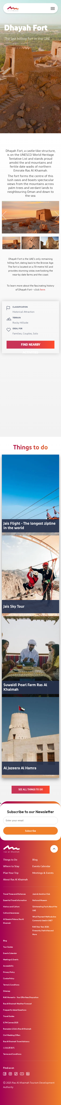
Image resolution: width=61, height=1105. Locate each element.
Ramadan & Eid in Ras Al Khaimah (17, 1029)
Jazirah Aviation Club (41, 894)
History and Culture (11, 906)
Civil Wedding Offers (11, 1035)
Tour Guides (8, 947)
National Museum (39, 900)
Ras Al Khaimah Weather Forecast (17, 1003)
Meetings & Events (42, 873)
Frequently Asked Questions (14, 1010)
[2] (30, 243)
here (42, 289)
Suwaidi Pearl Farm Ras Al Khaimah (25, 687)
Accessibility (8, 966)
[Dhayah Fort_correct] (11, 243)
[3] (50, 243)
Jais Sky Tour (13, 606)
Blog (35, 859)
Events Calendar (41, 866)
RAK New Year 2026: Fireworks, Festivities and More (42, 931)
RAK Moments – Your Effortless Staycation (20, 997)
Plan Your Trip (10, 873)
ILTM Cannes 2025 (10, 1022)
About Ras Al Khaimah (15, 879)
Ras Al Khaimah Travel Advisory (16, 1041)
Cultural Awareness (11, 913)
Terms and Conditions (12, 1054)
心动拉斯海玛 (8, 1048)
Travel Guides (8, 1016)
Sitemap (6, 991)
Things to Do (10, 859)
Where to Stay (11, 866)
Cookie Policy (8, 978)
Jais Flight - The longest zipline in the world (29, 525)
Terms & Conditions (11, 985)
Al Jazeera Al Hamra (19, 768)
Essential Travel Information (15, 900)
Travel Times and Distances (14, 894)
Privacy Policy (9, 972)
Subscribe (30, 830)
